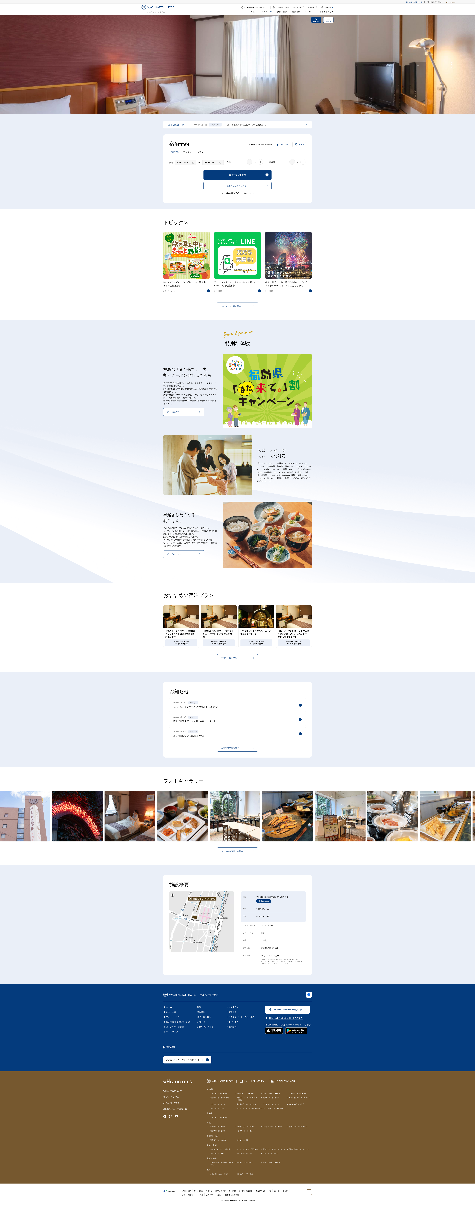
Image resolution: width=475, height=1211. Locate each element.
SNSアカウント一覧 (263, 1191)
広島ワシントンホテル (270, 1153)
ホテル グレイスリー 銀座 (218, 1093)
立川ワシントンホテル (217, 1104)
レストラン (234, 1007)
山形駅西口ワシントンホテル (272, 1127)
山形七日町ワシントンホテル (246, 1127)
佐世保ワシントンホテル (245, 1162)
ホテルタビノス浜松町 (296, 1104)
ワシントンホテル (171, 1097)
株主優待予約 (220, 1191)
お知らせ (201, 1022)
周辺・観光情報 (204, 1017)
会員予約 (209, 1191)
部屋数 (272, 162)
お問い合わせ (203, 1027)
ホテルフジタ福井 (243, 1140)
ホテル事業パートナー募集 (192, 1195)
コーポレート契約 (281, 1191)
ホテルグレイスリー (172, 1103)
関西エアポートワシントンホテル (274, 1149)
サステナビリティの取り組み (241, 1017)
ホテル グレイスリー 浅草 (271, 1093)
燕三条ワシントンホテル (218, 1140)
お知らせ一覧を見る (230, 748)
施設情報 (296, 12)
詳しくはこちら (174, 412)
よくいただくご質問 (175, 1027)
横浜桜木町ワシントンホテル (246, 1104)
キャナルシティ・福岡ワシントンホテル (221, 1164)
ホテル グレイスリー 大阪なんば (247, 1149)
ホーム (169, 1007)
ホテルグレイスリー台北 (245, 1174)
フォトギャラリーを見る (232, 851)
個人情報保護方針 (246, 1191)
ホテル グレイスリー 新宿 (297, 1093)
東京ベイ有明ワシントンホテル (299, 1098)
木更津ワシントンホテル (271, 1104)
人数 (229, 162)
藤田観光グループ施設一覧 (175, 1109)
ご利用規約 (198, 1191)
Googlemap (265, 901)
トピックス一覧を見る (231, 306)
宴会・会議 (282, 12)
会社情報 (232, 1191)
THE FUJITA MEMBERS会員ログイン (289, 1010)
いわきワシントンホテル (245, 1131)
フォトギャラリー (325, 12)
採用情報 (233, 1027)
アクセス (309, 12)
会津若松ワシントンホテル (298, 1127)
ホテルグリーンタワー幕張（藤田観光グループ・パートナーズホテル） (260, 1108)
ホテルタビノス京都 (217, 1153)
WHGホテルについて (172, 1091)
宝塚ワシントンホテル (244, 1153)
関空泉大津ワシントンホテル (299, 1149)
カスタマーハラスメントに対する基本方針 (222, 1195)
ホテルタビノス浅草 (217, 1108)
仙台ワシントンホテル (217, 1127)
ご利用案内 (186, 1191)
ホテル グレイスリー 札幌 (218, 1117)
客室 (253, 12)
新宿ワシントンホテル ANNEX (247, 1099)
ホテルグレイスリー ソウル (219, 1174)
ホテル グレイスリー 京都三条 (220, 1149)
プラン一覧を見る (229, 658)
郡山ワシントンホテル (217, 1131)
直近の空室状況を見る (236, 186)
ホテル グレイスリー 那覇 (271, 1162)
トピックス (234, 1022)
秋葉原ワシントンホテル (271, 1098)
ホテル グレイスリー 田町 (245, 1093)
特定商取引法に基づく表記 (178, 1022)
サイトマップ (172, 1032)
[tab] (451, 62)
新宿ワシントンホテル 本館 (219, 1098)
